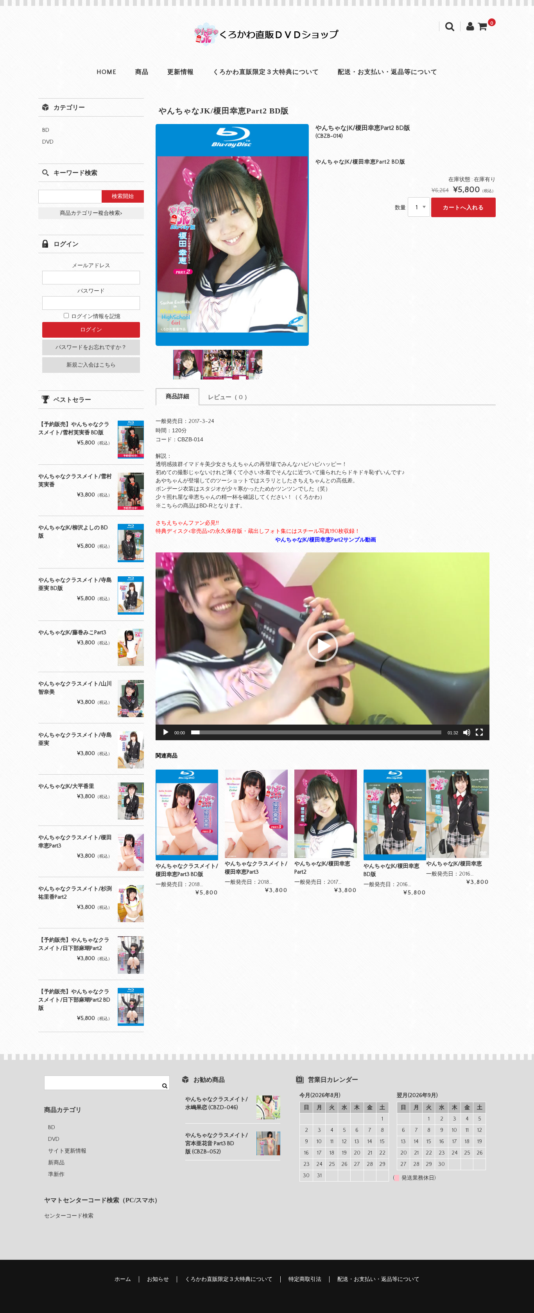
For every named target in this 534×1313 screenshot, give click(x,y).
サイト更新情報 (67, 1151)
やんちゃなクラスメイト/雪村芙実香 (75, 480)
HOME (106, 72)
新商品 (56, 1163)
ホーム (123, 1279)
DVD (48, 142)
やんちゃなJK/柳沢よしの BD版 (73, 532)
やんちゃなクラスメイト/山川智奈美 (75, 688)
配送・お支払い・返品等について (387, 72)
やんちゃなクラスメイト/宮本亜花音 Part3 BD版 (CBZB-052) (216, 1143)
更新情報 (180, 72)
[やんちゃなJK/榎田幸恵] (457, 814)
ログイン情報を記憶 (95, 316)
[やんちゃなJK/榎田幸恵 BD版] (395, 815)
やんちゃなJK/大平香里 (66, 786)
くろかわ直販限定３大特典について (266, 72)
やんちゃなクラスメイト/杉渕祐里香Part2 (75, 893)
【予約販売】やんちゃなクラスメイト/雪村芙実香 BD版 (73, 428)
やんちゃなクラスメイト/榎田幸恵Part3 (75, 842)
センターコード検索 (68, 1216)
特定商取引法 (305, 1279)
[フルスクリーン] (479, 732)
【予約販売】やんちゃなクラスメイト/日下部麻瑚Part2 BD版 (74, 1000)
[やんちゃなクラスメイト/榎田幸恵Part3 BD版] (187, 815)
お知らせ (158, 1279)
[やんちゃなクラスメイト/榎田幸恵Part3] (256, 814)
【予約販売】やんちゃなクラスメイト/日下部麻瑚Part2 (73, 944)
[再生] (166, 732)
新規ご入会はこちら (91, 365)
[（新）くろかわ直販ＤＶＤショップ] (267, 38)
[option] (232, 235)
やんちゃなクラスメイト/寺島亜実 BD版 (75, 584)
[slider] (316, 732)
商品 (142, 72)
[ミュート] (467, 732)
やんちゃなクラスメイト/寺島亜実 (75, 739)
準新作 (56, 1174)
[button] (322, 646)
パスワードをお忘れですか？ (91, 347)
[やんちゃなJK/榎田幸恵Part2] (325, 814)
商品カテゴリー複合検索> (91, 213)
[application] (322, 646)
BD (45, 130)
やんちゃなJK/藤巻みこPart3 (72, 633)
